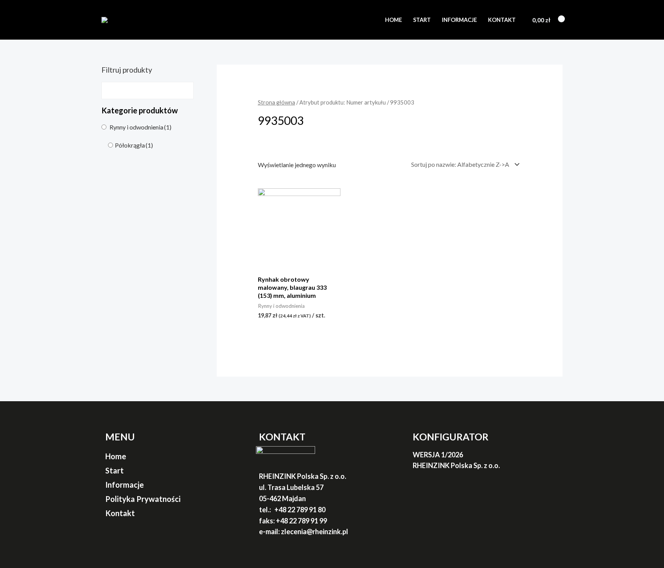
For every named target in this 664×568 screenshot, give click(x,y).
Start (422, 20)
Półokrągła (134, 145)
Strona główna (276, 102)
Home (393, 20)
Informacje (459, 20)
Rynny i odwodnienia (140, 127)
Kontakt (502, 20)
